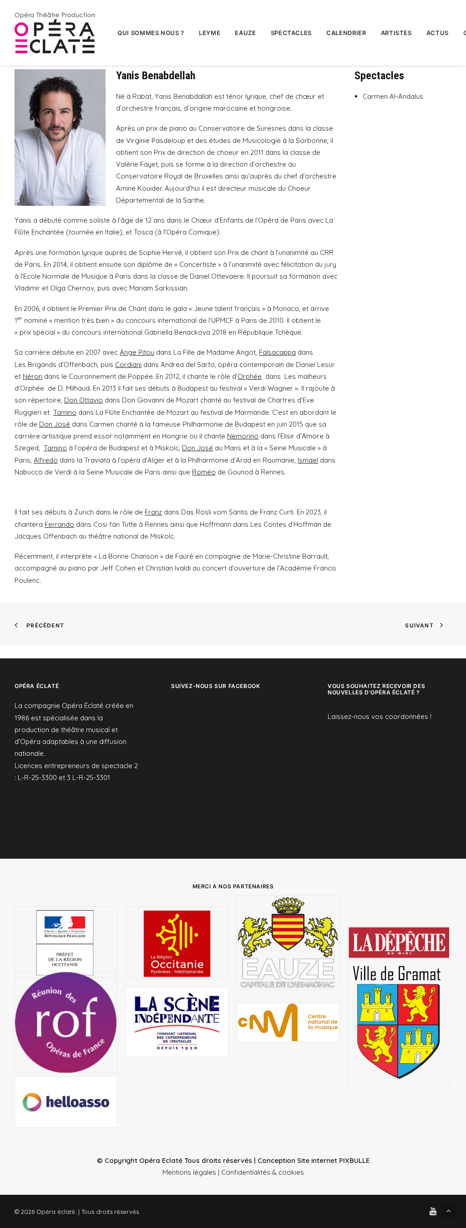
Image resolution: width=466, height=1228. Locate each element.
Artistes (396, 32)
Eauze (245, 32)
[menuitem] (151, 33)
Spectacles (291, 32)
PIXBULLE (354, 1160)
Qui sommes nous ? (150, 32)
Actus (437, 32)
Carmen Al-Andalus (393, 96)
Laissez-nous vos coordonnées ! (379, 716)
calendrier (346, 32)
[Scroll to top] (448, 1210)
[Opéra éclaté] (55, 32)
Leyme (209, 32)
